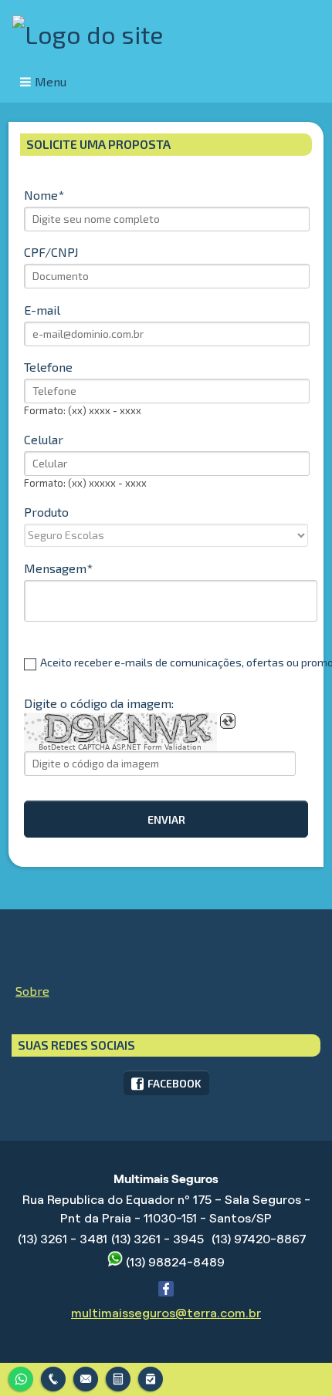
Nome (41, 194)
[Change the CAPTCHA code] (227, 721)
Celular (43, 439)
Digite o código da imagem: (99, 703)
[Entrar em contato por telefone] (53, 1379)
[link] (166, 1083)
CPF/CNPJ (51, 251)
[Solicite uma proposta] (118, 1377)
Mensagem (55, 568)
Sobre (32, 990)
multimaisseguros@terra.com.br (166, 1313)
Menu (50, 81)
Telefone (48, 366)
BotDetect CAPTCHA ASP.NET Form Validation (120, 747)
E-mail (42, 309)
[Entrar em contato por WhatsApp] (20, 1377)
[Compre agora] (150, 1377)
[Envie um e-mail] (85, 1377)
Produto (46, 511)
